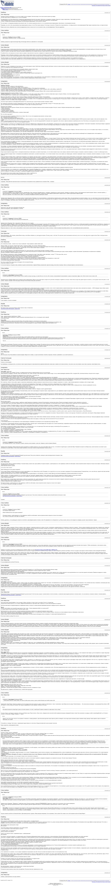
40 (108, 4)
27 (92, 4)
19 (82, 4)
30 (96, 4)
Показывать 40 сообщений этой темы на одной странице (101, 5)
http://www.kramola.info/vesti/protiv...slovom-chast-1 (10, 456)
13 (75, 4)
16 (79, 4)
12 (74, 4)
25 (90, 4)
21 (85, 4)
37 (104, 4)
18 (81, 4)
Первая (68, 4)
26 (91, 4)
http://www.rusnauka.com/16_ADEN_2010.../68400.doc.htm (46, 549)
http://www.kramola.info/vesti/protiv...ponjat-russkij (10, 308)
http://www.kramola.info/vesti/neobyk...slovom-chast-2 (11, 594)
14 (76, 4)
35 (102, 4)
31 (97, 4)
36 (103, 4)
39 (107, 4)
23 (87, 4)
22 (86, 4)
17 (80, 4)
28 (93, 4)
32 (98, 4)
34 (101, 4)
